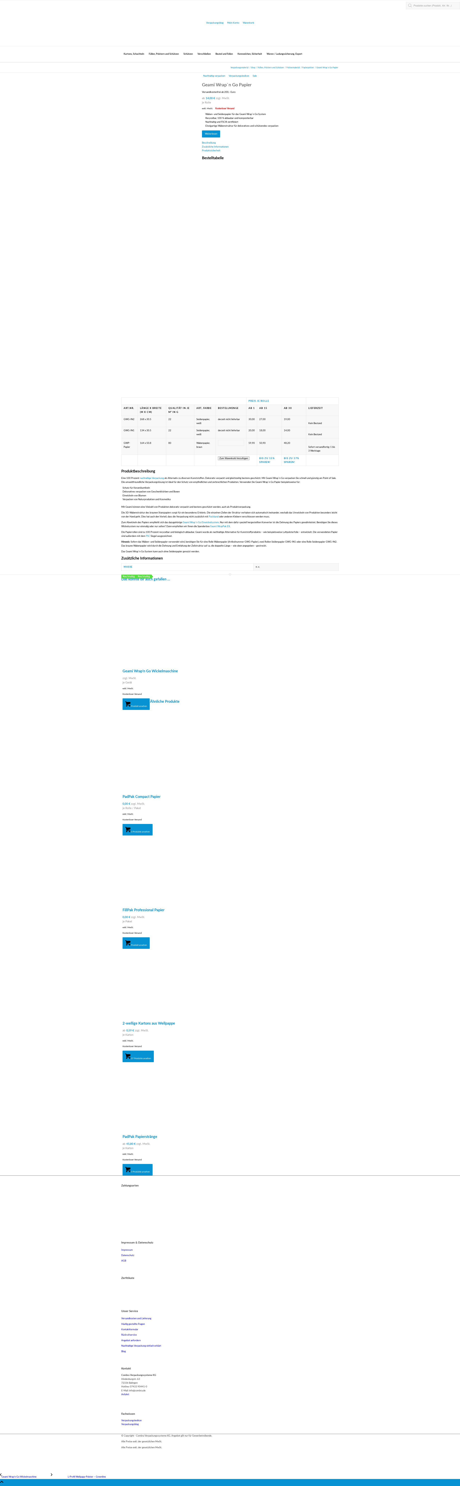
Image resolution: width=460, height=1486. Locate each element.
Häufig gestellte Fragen (133, 1324)
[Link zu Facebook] (123, 1457)
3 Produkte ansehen (140, 832)
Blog (123, 1351)
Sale (255, 76)
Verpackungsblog (215, 23)
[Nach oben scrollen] (1, 1484)
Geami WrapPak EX (220, 526)
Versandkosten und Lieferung (136, 1318)
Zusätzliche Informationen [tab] (215, 147)
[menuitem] (133, 54)
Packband (213, 517)
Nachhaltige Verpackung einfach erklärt (141, 1346)
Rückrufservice (129, 1335)
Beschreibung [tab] (209, 143)
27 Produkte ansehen (140, 1058)
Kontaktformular (129, 1329)
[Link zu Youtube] (123, 1453)
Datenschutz (127, 1255)
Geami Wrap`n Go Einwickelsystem (201, 522)
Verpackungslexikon (239, 76)
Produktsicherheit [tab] (211, 150)
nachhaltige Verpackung (152, 478)
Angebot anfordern (131, 1340)
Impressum (127, 1250)
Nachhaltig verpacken (214, 76)
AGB (123, 1261)
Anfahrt (125, 1394)
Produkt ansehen (138, 706)
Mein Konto (233, 23)
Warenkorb (248, 23)
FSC (148, 536)
